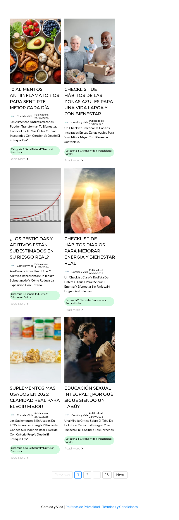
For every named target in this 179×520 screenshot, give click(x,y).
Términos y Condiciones (120, 506)
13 (107, 475)
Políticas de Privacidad (82, 506)
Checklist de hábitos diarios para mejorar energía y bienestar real (89, 251)
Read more (17, 159)
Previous (62, 475)
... (97, 475)
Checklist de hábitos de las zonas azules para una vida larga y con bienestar (88, 101)
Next (120, 475)
